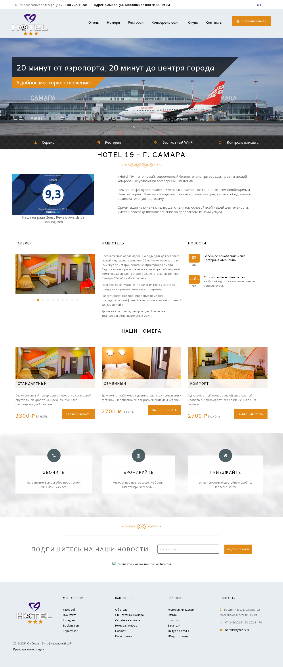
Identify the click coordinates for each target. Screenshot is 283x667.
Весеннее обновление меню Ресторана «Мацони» (224, 257)
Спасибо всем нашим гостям (224, 276)
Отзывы (173, 615)
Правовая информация (28, 649)
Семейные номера (127, 620)
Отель (93, 22)
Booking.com (71, 625)
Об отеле (121, 610)
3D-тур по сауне (178, 636)
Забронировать (254, 21)
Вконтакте (69, 615)
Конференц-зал (164, 22)
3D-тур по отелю (178, 631)
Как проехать (123, 636)
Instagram (69, 620)
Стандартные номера (129, 615)
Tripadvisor (70, 631)
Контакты (214, 22)
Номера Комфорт (126, 625)
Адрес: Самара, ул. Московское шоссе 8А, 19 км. (132, 5)
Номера (113, 22)
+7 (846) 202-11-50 (73, 5)
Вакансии (174, 625)
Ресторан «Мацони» (181, 610)
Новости (120, 631)
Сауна (193, 22)
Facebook (69, 610)
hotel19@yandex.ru (237, 630)
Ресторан (135, 22)
